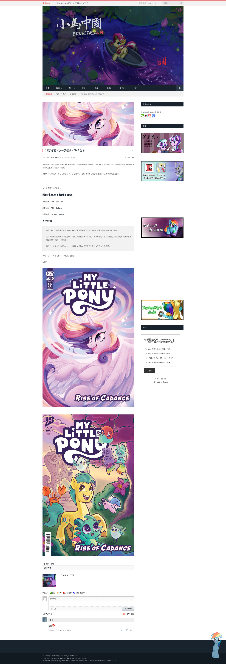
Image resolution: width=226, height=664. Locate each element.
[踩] (127, 630)
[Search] (179, 88)
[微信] (143, 117)
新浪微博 (68, 593)
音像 (96, 88)
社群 (122, 88)
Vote (150, 371)
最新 (124, 614)
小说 (83, 88)
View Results (160, 379)
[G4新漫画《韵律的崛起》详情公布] (88, 124)
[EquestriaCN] (113, 45)
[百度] (153, 117)
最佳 (132, 614)
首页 (47, 88)
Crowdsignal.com (161, 382)
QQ (60, 593)
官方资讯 (128, 158)
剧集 (109, 88)
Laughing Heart (53, 158)
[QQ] (146, 117)
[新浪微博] (150, 117)
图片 (70, 88)
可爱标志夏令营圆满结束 (66, 3)
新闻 (58, 88)
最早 (128, 614)
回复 (131, 630)
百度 (77, 593)
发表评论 (128, 609)
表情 (52, 609)
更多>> (82, 593)
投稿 (135, 88)
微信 (53, 593)
